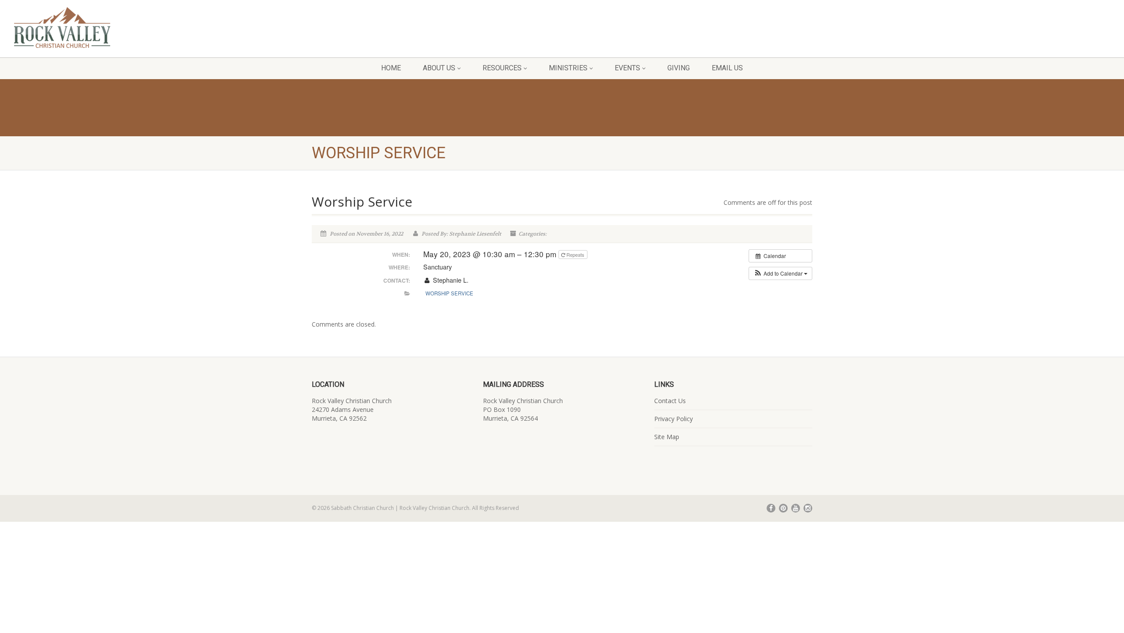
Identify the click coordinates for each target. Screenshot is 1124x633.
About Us (439, 68)
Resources (502, 68)
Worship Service (449, 293)
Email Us (727, 68)
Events (627, 68)
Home (391, 68)
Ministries (568, 68)
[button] (780, 273)
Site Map (666, 437)
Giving (678, 68)
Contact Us (670, 401)
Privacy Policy (673, 419)
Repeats (575, 254)
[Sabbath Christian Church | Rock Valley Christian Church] (187, 27)
